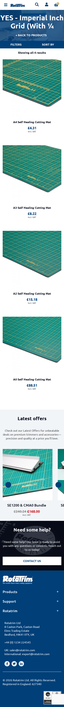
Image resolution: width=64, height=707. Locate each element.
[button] (8, 485)
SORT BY (48, 44)
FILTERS (16, 44)
